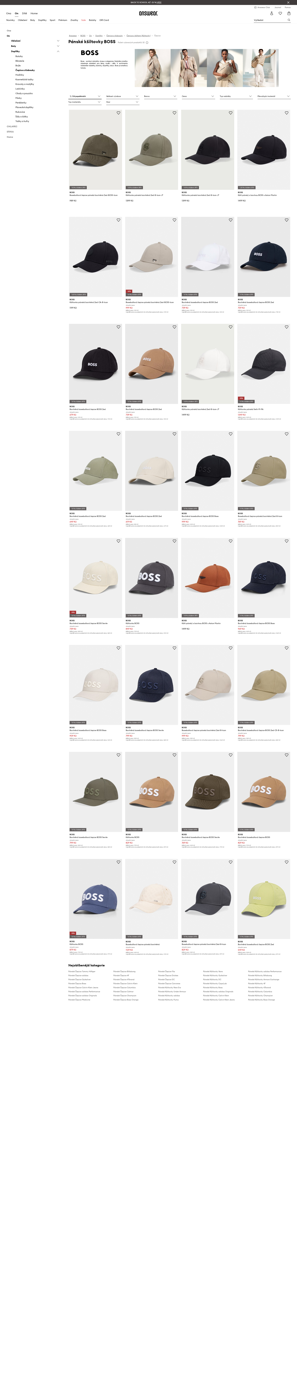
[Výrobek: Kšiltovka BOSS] (151, 578)
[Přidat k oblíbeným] (118, 113)
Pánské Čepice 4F (121, 975)
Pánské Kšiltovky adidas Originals (218, 991)
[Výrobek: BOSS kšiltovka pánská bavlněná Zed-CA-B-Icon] (95, 257)
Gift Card (104, 20)
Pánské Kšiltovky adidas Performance (265, 971)
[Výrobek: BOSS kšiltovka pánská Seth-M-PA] (263, 364)
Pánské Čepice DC (166, 979)
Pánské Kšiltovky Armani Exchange (263, 979)
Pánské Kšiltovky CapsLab (215, 983)
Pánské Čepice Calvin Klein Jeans (83, 987)
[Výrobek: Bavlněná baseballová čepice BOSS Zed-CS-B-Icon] (263, 685)
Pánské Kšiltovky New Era (169, 987)
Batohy (92, 20)
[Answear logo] (148, 13)
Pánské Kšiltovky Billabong (260, 975)
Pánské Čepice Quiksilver (79, 979)
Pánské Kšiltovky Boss (213, 987)
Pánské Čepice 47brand (123, 979)
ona (8, 13)
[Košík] (289, 13)
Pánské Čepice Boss (77, 983)
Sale (83, 20)
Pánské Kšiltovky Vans (213, 971)
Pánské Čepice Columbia (124, 987)
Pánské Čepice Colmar (123, 991)
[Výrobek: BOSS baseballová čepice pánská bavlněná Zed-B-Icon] (263, 471)
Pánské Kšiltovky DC (212, 979)
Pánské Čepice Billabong (124, 971)
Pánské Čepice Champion (124, 995)
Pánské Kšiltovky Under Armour (172, 991)
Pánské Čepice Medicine (79, 1000)
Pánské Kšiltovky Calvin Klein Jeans (219, 1000)
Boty (32, 20)
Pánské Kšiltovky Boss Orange (261, 1000)
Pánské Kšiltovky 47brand (259, 987)
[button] (85, 96)
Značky (74, 20)
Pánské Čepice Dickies (168, 975)
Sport (52, 20)
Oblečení (22, 20)
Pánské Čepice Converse (169, 983)
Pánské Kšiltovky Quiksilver (215, 975)
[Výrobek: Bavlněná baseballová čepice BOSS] (263, 792)
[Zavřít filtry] (288, 2)
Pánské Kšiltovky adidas (169, 995)
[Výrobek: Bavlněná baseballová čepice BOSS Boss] (207, 471)
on (16, 13)
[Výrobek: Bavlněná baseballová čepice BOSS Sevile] (95, 578)
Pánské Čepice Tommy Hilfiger (81, 971)
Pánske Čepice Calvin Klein (125, 983)
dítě (24, 13)
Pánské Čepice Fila (166, 971)
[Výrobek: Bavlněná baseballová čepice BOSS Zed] (207, 257)
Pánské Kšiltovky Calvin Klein (216, 995)
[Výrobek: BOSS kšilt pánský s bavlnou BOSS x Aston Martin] (263, 150)
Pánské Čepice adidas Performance (84, 991)
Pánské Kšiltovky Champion (260, 995)
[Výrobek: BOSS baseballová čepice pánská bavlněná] (151, 899)
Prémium (62, 20)
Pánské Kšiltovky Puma (168, 1000)
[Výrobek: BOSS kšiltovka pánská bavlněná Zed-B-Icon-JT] (151, 150)
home (34, 13)
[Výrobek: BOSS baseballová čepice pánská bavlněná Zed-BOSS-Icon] (95, 150)
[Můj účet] (271, 13)
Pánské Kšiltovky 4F (256, 983)
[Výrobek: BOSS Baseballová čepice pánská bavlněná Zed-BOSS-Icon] (151, 257)
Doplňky (42, 20)
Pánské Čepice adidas (78, 975)
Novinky (10, 20)
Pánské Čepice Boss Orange (125, 1000)
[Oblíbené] (280, 13)
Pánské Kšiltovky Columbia (260, 991)
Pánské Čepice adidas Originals (82, 995)
